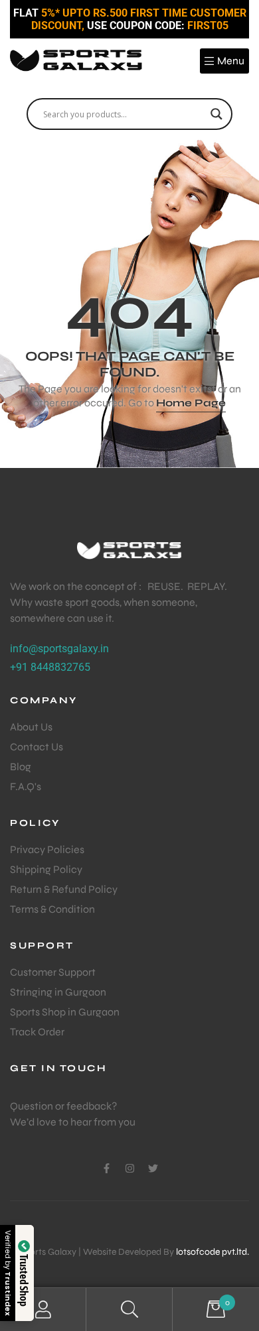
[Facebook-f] (107, 1168)
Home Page (191, 402)
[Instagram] (130, 1168)
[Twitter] (153, 1168)
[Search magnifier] (216, 114)
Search (129, 1309)
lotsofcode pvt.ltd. (212, 1251)
